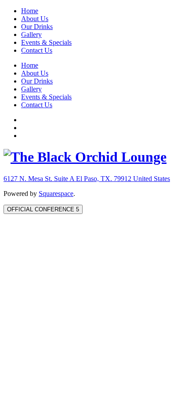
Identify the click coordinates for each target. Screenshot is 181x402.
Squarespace (56, 193)
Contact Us (36, 50)
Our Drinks (37, 26)
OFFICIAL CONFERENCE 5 (43, 209)
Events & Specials (46, 42)
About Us (34, 18)
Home (29, 10)
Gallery (31, 34)
